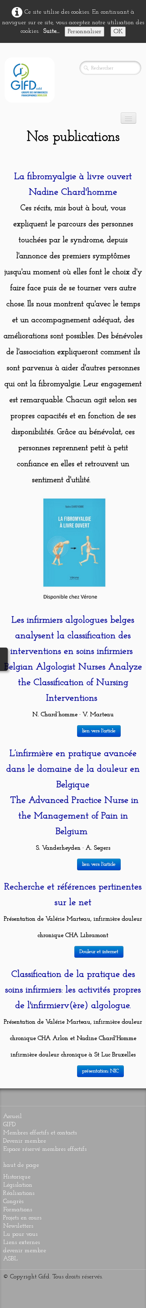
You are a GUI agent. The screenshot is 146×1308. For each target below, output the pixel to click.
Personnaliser (84, 31)
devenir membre (24, 1251)
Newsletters (18, 1226)
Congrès (13, 1201)
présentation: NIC (100, 1071)
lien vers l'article (99, 731)
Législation (17, 1185)
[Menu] (128, 118)
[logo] (30, 80)
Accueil (12, 1116)
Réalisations (18, 1193)
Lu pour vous (20, 1234)
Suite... (51, 31)
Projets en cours (22, 1218)
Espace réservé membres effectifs (44, 1149)
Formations (17, 1210)
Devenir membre (24, 1141)
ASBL (10, 1259)
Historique (16, 1177)
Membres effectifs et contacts (40, 1133)
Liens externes (21, 1242)
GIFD (9, 1125)
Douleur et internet (98, 952)
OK (118, 31)
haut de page (21, 1165)
